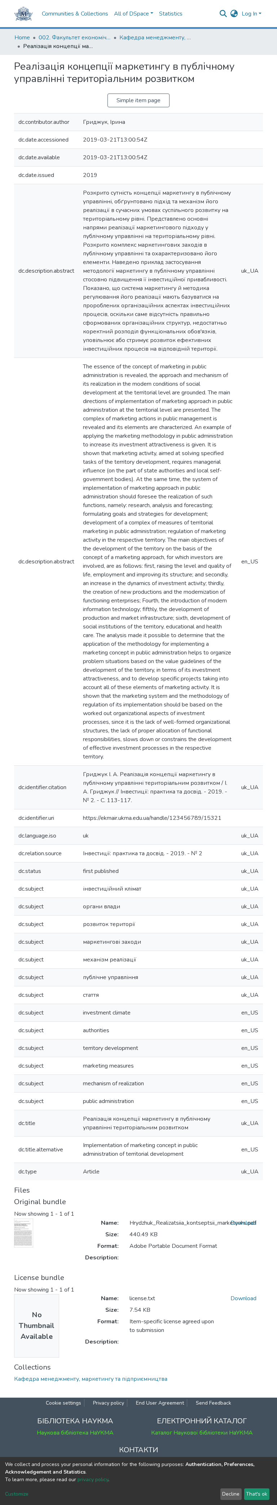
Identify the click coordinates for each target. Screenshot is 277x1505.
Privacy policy (108, 1403)
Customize (16, 1494)
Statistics (171, 14)
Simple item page (138, 100)
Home (22, 38)
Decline (230, 1494)
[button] (234, 13)
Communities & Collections (75, 14)
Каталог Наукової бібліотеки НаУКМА (202, 1433)
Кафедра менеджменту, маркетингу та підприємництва (155, 38)
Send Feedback (213, 1403)
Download (243, 1223)
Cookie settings (63, 1403)
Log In (249, 14)
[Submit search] (223, 13)
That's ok (256, 1494)
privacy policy (93, 1479)
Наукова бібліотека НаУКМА (75, 1433)
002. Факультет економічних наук (75, 38)
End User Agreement (160, 1403)
